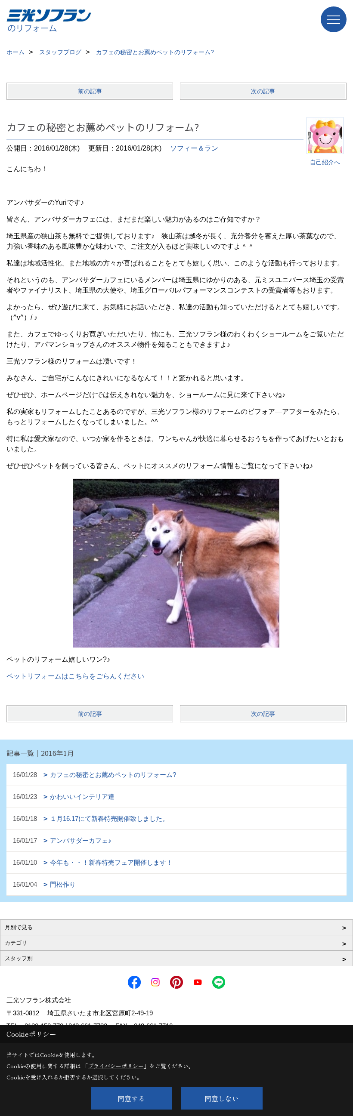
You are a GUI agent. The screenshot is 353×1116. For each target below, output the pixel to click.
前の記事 (90, 91)
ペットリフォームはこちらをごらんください (75, 676)
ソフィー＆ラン (194, 148)
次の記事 (263, 91)
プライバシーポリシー (116, 1066)
